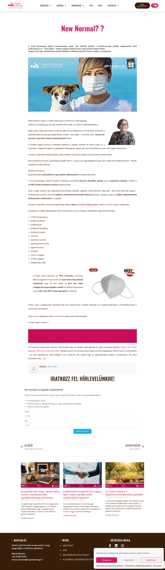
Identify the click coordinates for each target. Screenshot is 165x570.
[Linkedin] (116, 545)
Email (27, 411)
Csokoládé (44, 5)
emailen (35, 316)
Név (26, 421)
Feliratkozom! (82, 431)
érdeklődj (57, 316)
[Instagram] (122, 545)
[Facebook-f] (110, 545)
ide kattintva (109, 205)
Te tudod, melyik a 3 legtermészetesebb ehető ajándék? (124, 493)
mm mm (52, 366)
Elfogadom (106, 560)
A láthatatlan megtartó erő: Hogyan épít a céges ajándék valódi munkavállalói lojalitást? (82, 494)
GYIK (91, 5)
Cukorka (60, 5)
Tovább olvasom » (28, 518)
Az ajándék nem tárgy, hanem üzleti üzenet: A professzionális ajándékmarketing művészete (40, 494)
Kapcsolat (112, 5)
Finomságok (76, 5)
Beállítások (151, 560)
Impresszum (157, 566)
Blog (100, 5)
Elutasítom (128, 560)
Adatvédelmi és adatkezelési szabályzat (109, 566)
